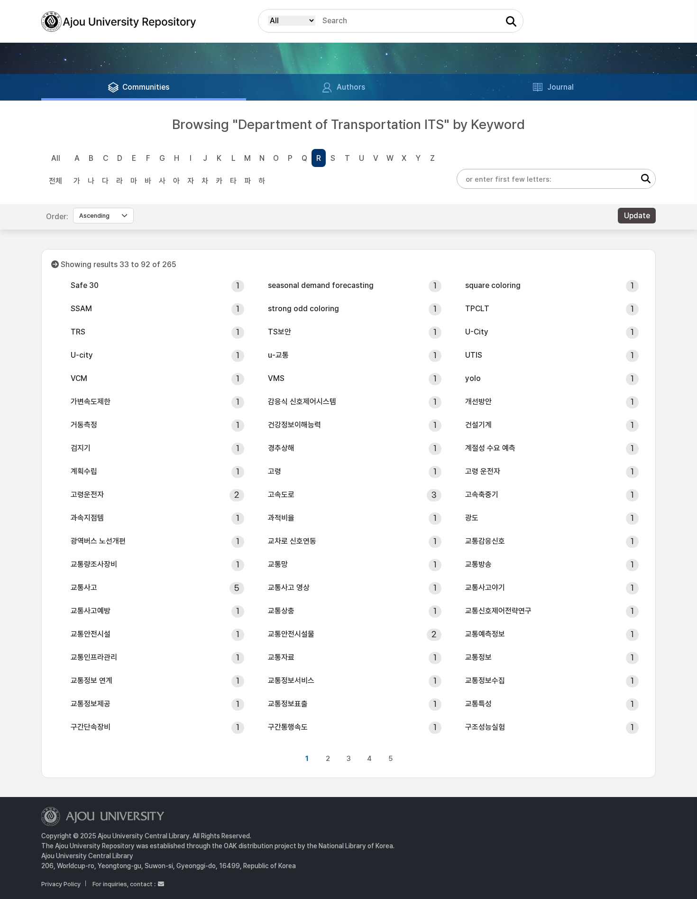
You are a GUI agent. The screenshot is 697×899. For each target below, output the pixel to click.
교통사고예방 (90, 610)
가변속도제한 (90, 401)
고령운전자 (87, 494)
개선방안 (478, 401)
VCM (79, 378)
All (55, 158)
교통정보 (478, 657)
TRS (78, 331)
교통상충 (281, 610)
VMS (276, 378)
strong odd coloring (303, 308)
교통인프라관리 (94, 657)
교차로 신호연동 (292, 541)
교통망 (278, 564)
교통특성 (478, 703)
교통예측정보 (485, 634)
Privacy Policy (61, 884)
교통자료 (281, 657)
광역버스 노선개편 (98, 541)
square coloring (493, 285)
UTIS (473, 355)
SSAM (81, 308)
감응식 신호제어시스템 (302, 401)
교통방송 (478, 564)
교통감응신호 (485, 541)
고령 (274, 471)
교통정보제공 (90, 703)
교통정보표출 (288, 703)
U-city (82, 355)
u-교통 (278, 355)
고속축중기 (481, 494)
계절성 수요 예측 (490, 448)
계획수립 (84, 471)
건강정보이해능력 (294, 424)
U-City (476, 331)
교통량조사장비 (94, 564)
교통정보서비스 (291, 680)
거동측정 (84, 424)
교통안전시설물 (291, 634)
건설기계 (478, 424)
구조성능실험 (485, 727)
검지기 (81, 448)
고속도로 (281, 494)
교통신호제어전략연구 (498, 610)
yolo (473, 378)
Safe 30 (85, 285)
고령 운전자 (482, 471)
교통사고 (84, 587)
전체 (55, 180)
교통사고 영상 (289, 587)
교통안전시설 (90, 634)
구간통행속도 (288, 727)
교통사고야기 (485, 587)
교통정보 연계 (91, 680)
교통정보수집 (485, 680)
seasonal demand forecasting (321, 285)
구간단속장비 (90, 727)
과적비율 (281, 517)
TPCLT (477, 308)
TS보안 (279, 331)
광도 (471, 517)
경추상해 (281, 448)
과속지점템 (87, 517)
